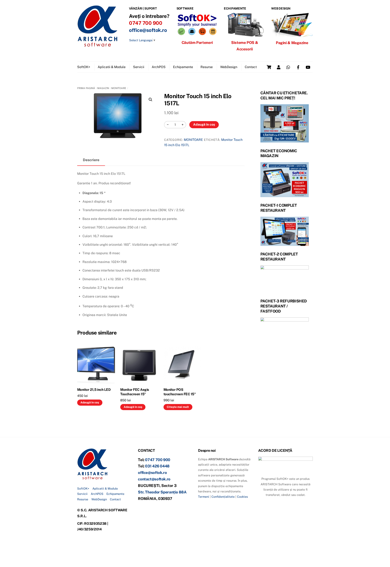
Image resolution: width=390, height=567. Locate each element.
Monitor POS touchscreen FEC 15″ (180, 392)
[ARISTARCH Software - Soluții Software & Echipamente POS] (97, 45)
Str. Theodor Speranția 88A (162, 492)
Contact (251, 67)
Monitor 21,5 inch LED (93, 390)
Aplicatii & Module (112, 67)
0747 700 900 (157, 459)
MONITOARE (118, 88)
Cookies (242, 496)
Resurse (206, 67)
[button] (150, 99)
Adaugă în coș (204, 124)
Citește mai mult (178, 406)
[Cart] (269, 67)
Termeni (203, 496)
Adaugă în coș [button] (89, 402)
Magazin (103, 88)
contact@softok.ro (154, 479)
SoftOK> (83, 67)
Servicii (138, 67)
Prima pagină (86, 88)
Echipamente (183, 67)
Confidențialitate (223, 496)
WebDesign (228, 67)
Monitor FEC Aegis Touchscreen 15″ (134, 392)
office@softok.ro (148, 30)
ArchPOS (159, 67)
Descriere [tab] (91, 160)
